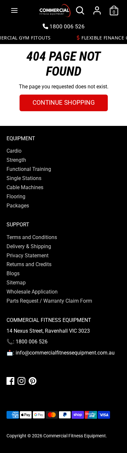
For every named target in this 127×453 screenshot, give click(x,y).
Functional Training (29, 169)
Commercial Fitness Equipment (74, 435)
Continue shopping (64, 102)
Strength (16, 160)
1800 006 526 (66, 26)
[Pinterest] (32, 381)
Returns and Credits (29, 264)
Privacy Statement (28, 255)
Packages (18, 206)
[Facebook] (10, 381)
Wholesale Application (32, 292)
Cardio (14, 151)
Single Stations (24, 178)
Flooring (16, 196)
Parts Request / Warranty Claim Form (49, 301)
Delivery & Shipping (29, 246)
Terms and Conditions (32, 237)
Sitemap (16, 282)
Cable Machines (25, 187)
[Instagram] (21, 381)
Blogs (13, 273)
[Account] (97, 7)
